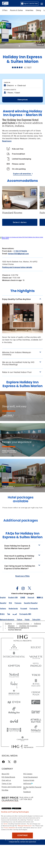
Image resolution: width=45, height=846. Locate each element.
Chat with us (6, 780)
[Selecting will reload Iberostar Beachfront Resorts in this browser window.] (14, 692)
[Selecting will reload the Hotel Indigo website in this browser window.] (36, 665)
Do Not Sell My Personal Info (32, 787)
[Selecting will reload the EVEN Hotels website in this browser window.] (14, 702)
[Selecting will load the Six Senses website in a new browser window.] (14, 646)
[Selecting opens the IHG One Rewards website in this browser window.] (22, 746)
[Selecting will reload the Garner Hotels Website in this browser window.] (36, 711)
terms (5, 824)
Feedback (27, 792)
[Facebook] (4, 762)
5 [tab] (25, 46)
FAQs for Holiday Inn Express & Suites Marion (23, 535)
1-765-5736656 (20, 251)
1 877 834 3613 (26, 799)
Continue (22, 835)
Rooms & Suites (16, 10)
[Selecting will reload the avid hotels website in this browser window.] (14, 720)
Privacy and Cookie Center (12, 787)
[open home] (1, 626)
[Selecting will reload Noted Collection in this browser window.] (14, 674)
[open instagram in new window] (22, 588)
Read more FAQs (22, 576)
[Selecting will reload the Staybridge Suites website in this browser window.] (14, 729)
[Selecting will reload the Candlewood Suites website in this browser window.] (22, 739)
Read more (6, 141)
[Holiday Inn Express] (5, 3)
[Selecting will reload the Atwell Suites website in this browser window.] (36, 720)
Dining (38, 10)
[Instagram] (15, 762)
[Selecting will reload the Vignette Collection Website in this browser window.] (36, 656)
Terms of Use (6, 783)
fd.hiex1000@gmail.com (18, 254)
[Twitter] (9, 762)
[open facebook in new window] (16, 588)
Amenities (29, 10)
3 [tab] (23, 46)
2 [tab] (21, 46)
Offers (4, 10)
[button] (42, 4)
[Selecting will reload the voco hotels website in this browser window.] (36, 674)
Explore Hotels (28, 780)
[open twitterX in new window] (28, 588)
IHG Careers (27, 774)
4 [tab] (24, 46)
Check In (7, 82)
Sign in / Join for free (31, 3)
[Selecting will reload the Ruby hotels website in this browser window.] (14, 683)
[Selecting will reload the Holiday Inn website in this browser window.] (14, 711)
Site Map (5, 790)
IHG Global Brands (8, 777)
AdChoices (27, 783)
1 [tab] (19, 46)
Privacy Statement (10, 827)
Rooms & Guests (10, 89)
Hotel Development (30, 777)
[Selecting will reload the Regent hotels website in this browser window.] (36, 646)
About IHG (5, 774)
